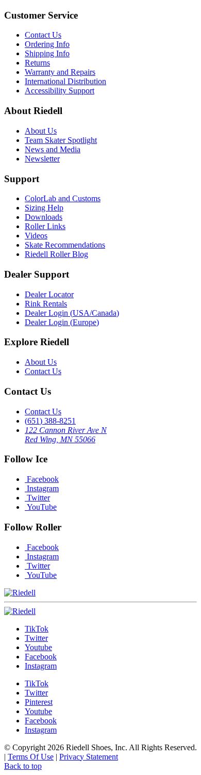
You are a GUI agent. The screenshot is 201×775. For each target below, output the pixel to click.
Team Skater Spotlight (61, 140)
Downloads (43, 217)
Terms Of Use (31, 756)
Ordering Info (47, 44)
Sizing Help (44, 207)
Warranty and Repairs (60, 72)
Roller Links (45, 226)
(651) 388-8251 (50, 420)
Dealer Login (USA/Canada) (72, 313)
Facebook (42, 479)
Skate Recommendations (65, 244)
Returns (37, 62)
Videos (36, 235)
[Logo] (20, 611)
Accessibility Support (59, 90)
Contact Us (43, 34)
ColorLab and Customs (62, 198)
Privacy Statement (88, 756)
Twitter (37, 497)
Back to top (23, 766)
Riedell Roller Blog (56, 254)
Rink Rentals (46, 303)
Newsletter (42, 158)
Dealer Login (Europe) (62, 322)
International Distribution (65, 81)
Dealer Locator (49, 294)
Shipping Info (47, 53)
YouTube (41, 507)
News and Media (52, 149)
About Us (41, 130)
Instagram (42, 488)
